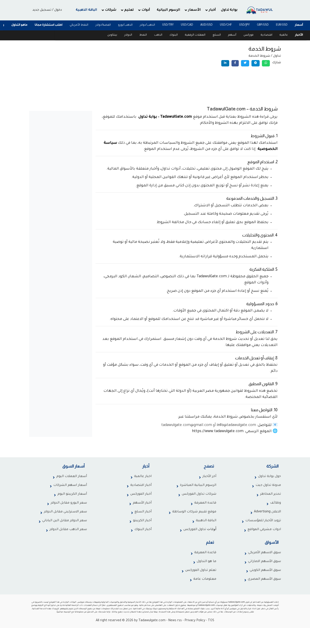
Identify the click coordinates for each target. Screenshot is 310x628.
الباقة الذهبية (86, 10)
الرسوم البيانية (168, 10)
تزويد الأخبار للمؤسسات (263, 521)
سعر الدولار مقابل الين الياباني (64, 521)
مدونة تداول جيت (268, 485)
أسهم (232, 35)
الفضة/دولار (103, 25)
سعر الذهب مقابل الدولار (68, 529)
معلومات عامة (204, 579)
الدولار (128, 35)
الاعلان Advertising (267, 512)
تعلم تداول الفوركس (200, 570)
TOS (211, 621)
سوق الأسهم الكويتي (265, 570)
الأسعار (194, 10)
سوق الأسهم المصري (264, 579)
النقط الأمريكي (79, 25)
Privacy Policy (195, 621)
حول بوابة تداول (269, 476)
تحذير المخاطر (270, 494)
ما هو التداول (206, 561)
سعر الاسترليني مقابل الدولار (65, 512)
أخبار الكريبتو (142, 521)
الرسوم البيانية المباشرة (198, 485)
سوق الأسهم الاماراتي (264, 561)
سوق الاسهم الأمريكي (264, 553)
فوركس (248, 35)
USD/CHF (226, 25)
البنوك (174, 35)
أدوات (146, 10)
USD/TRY (168, 25)
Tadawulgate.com (151, 621)
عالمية (284, 35)
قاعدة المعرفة (205, 503)
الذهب (158, 35)
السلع (217, 35)
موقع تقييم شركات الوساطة (194, 512)
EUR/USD (282, 25)
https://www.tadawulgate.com (218, 431)
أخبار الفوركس (141, 494)
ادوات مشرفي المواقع (264, 529)
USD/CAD (187, 25)
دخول (58, 10)
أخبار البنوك (143, 529)
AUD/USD (206, 25)
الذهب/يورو (125, 25)
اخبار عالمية (143, 476)
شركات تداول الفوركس (199, 494)
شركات (110, 10)
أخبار (212, 10)
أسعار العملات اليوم (71, 476)
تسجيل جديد (41, 10)
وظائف (275, 503)
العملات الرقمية (195, 35)
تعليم (129, 10)
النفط (143, 35)
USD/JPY (244, 25)
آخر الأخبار (209, 476)
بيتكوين (112, 35)
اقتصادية (266, 35)
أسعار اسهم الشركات (70, 485)
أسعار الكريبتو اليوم (72, 494)
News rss (175, 621)
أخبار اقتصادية (141, 485)
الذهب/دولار (147, 25)
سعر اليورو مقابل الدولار (69, 503)
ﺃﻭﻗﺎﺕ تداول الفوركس (199, 529)
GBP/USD (263, 25)
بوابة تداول (229, 10)
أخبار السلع (143, 512)
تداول (277, 56)
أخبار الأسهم (142, 503)
